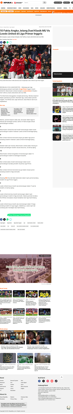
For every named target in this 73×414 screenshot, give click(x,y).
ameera (3, 8)
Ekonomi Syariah (12, 8)
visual (65, 8)
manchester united (31, 222)
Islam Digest (24, 382)
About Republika (4, 397)
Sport (22, 384)
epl (24, 222)
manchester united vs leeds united (7, 229)
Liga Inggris (17, 11)
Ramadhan (12, 390)
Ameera (2, 380)
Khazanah (2, 382)
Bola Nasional (43, 11)
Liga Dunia (36, 11)
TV (70, 8)
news (36, 8)
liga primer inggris (17, 222)
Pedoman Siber (24, 397)
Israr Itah (14, 39)
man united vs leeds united (22, 226)
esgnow (59, 8)
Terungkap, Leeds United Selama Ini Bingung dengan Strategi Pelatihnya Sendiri (18, 111)
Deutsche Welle (58, 2)
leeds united (40, 222)
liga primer (9, 222)
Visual (11, 388)
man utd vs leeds (21, 229)
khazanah (26, 8)
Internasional (3, 386)
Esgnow (2, 388)
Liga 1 (53, 11)
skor (19, 8)
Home (1, 27)
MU (6, 178)
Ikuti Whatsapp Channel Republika (20, 215)
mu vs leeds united (35, 226)
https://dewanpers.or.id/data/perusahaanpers (11, 406)
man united (2, 226)
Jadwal (11, 11)
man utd (13, 226)
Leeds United (27, 91)
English (22, 388)
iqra (32, 8)
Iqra (11, 382)
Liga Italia (23, 11)
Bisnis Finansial (51, 8)
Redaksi (12, 397)
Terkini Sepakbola (57, 81)
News (1, 384)
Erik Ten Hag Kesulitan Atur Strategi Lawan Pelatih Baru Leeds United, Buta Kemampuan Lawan (5, 112)
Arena (49, 11)
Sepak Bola (6, 27)
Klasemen (4, 11)
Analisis (12, 384)
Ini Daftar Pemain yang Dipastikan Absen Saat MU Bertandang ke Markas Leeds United (31, 111)
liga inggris (2, 222)
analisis (42, 8)
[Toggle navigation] (1, 2)
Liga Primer (23, 89)
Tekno (11, 386)
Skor (22, 380)
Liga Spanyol (30, 11)
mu (8, 226)
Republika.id (66, 2)
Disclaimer (2, 399)
